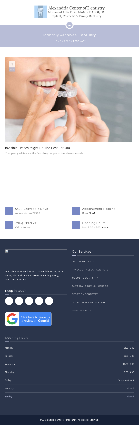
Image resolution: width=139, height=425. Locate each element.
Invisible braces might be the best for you (37, 148)
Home (57, 41)
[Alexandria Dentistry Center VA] (69, 12)
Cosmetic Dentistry (85, 278)
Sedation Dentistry (85, 294)
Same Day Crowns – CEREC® (90, 286)
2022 (67, 41)
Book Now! (88, 213)
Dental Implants (83, 261)
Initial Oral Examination (88, 302)
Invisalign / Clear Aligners (90, 269)
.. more (104, 227)
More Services (81, 310)
